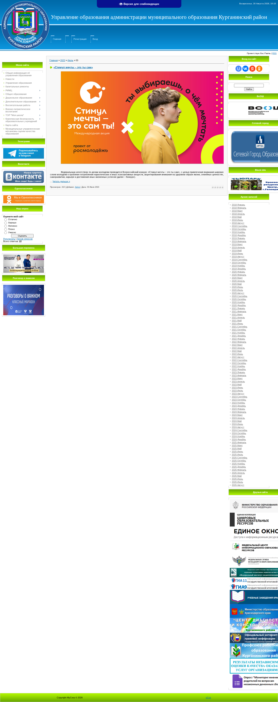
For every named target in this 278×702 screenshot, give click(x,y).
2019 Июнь (237, 253)
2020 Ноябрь (238, 302)
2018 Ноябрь (238, 232)
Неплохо (12, 226)
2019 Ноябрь (238, 265)
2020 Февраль (239, 275)
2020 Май (237, 284)
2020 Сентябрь (239, 296)
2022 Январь (238, 339)
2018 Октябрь (239, 229)
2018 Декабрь (239, 235)
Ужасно (12, 232)
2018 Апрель (238, 214)
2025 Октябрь (239, 460)
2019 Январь (238, 238)
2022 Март (237, 345)
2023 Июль (237, 390)
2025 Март (237, 445)
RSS (274, 53)
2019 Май (237, 250)
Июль (70, 60)
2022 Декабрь (239, 369)
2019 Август (238, 256)
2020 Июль (237, 290)
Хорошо (12, 222)
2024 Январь (238, 409)
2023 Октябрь (239, 400)
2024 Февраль (239, 412)
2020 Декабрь (239, 305)
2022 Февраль (239, 342)
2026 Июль (237, 482)
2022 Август (238, 357)
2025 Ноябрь (238, 464)
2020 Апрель (238, 281)
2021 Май (237, 320)
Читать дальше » (61, 181)
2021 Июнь (237, 323)
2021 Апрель (238, 317)
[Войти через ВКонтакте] (245, 69)
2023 (62, 60)
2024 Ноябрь (238, 436)
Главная (57, 39)
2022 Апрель (238, 348)
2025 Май (237, 448)
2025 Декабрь (239, 467)
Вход (95, 39)
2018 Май (237, 217)
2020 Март (237, 278)
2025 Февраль (239, 442)
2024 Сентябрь (239, 430)
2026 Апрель (238, 473)
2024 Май (237, 421)
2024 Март (237, 415)
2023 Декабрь (239, 406)
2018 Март (237, 211)
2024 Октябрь (239, 433)
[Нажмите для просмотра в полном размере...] (142, 72)
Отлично (12, 219)
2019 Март (237, 244)
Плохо (11, 229)
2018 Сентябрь (239, 226)
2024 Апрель (238, 418)
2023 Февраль (239, 375)
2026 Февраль (239, 470)
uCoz (208, 697)
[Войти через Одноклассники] (259, 69)
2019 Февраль (239, 241)
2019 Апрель (238, 247)
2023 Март (237, 378)
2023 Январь (238, 372)
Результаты (9, 239)
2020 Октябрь (239, 299)
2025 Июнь (237, 451)
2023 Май (237, 384)
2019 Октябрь (239, 262)
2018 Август (238, 223)
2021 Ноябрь (238, 333)
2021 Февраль (239, 311)
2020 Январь (238, 272)
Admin (77, 187)
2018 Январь (238, 205)
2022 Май (237, 351)
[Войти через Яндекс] (252, 69)
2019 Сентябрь (239, 259)
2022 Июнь (237, 354)
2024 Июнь (237, 424)
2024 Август (238, 427)
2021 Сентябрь (239, 326)
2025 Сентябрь (239, 457)
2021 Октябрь (239, 329)
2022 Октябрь (239, 363)
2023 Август (238, 393)
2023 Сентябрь (239, 396)
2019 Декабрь (239, 269)
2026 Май (237, 476)
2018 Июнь (237, 220)
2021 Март (237, 314)
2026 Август (238, 485)
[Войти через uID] (238, 69)
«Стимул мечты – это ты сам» (73, 67)
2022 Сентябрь (239, 360)
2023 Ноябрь (238, 403)
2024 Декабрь (239, 439)
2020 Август (238, 293)
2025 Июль (237, 454)
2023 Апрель (238, 381)
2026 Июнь (237, 479)
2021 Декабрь (239, 336)
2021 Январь (238, 308)
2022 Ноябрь (238, 366)
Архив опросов (25, 239)
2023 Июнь (237, 387)
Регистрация (79, 39)
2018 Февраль (239, 208)
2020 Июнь (237, 287)
